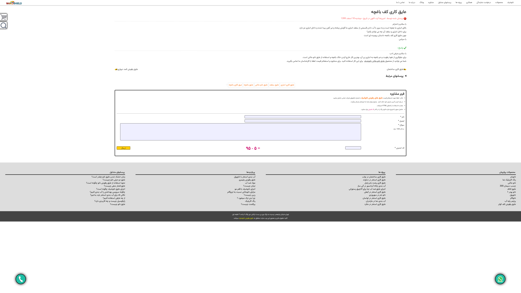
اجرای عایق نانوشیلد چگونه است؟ (110, 189)
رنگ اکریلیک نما (509, 180)
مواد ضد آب (250, 183)
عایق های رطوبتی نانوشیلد (372, 98)
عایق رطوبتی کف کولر (507, 204)
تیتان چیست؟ (249, 186)
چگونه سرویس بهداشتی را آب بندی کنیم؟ (107, 192)
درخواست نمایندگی (483, 2)
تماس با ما (400, 2)
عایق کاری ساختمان (395, 69)
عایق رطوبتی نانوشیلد (246, 218)
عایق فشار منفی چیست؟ (114, 186)
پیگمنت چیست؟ (248, 204)
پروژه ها (459, 2)
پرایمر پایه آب (510, 201)
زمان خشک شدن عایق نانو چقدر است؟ (108, 177)
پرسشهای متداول (444, 2)
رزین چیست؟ (249, 195)
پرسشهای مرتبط (394, 76)
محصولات (499, 2)
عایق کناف (511, 189)
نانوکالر (513, 198)
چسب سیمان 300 (508, 186)
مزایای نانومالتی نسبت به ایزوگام (241, 192)
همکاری (469, 2)
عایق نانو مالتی (261, 85)
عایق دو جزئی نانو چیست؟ (114, 180)
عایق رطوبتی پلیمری (247, 180)
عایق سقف (274, 85)
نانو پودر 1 (511, 192)
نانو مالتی (512, 183)
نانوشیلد (510, 2)
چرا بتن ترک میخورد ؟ (246, 198)
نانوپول (513, 195)
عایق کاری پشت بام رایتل (375, 183)
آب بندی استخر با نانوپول (244, 177)
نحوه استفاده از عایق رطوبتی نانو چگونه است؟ (105, 183)
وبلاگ (422, 2)
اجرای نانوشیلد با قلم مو (245, 189)
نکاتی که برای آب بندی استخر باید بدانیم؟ (107, 195)
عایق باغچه (248, 85)
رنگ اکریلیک (250, 201)
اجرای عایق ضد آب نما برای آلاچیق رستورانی (367, 189)
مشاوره (431, 2)
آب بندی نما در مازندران (376, 201)
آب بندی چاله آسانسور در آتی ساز (372, 186)
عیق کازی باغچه (235, 85)
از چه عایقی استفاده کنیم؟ (114, 198)
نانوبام (513, 177)
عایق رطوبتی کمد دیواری (128, 69)
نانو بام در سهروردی (377, 195)
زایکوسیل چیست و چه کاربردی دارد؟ (109, 201)
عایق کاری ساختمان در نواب (374, 177)
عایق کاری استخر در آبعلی (375, 192)
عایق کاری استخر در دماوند (374, 180)
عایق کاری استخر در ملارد (375, 204)
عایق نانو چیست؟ (117, 204)
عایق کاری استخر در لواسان (374, 198)
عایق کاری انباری (287, 85)
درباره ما (412, 2)
